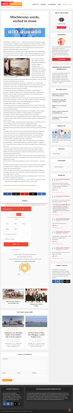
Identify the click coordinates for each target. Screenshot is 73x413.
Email (18, 373)
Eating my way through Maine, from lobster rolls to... (60, 94)
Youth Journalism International (63, 179)
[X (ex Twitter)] (68, 281)
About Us (35, 4)
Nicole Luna (55, 108)
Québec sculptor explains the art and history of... (60, 112)
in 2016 (42, 205)
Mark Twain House (29, 189)
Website (34, 373)
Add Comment (25, 25)
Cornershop (29, 411)
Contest (43, 4)
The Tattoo (23, 14)
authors (6, 189)
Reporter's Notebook (10, 330)
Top (17, 330)
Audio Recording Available (13, 329)
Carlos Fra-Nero (56, 114)
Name (3, 373)
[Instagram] (65, 281)
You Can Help (61, 59)
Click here (61, 140)
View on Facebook (55, 192)
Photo (56, 190)
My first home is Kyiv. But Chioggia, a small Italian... (59, 100)
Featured (42, 329)
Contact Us (70, 411)
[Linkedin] (57, 281)
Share (62, 192)
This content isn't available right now (61, 204)
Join (59, 4)
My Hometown (33, 330)
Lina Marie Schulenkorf (14, 341)
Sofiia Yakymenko (38, 341)
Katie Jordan (34, 25)
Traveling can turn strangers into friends (60, 117)
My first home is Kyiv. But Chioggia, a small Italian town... (36, 335)
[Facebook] (54, 281)
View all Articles (61, 27)
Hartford (12, 189)
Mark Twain (19, 189)
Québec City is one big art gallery (59, 106)
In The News (52, 4)
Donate (65, 4)
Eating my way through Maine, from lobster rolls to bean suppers (13, 335)
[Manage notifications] (70, 410)
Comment (4, 359)
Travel (28, 14)
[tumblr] (61, 281)
